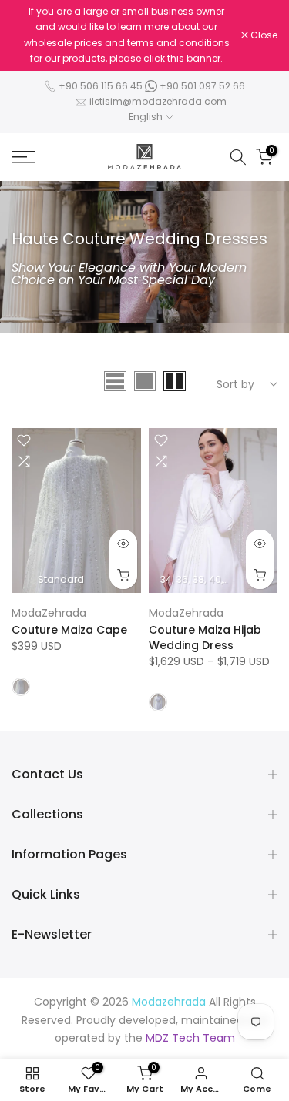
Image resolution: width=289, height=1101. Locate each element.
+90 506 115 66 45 (101, 85)
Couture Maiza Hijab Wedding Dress (205, 637)
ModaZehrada (49, 613)
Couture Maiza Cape (69, 630)
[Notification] (126, 35)
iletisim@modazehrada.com (158, 101)
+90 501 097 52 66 (201, 85)
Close (262, 35)
